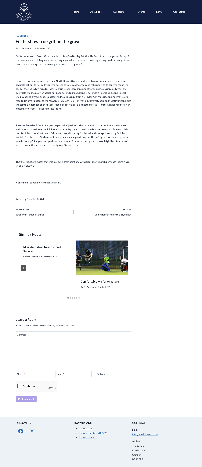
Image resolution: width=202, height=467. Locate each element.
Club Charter (86, 428)
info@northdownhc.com (145, 434)
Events (141, 11)
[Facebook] (21, 431)
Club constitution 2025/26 (93, 432)
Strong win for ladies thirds (30, 212)
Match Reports (24, 36)
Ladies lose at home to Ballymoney (113, 212)
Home (76, 11)
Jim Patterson (24, 48)
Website (101, 373)
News (159, 11)
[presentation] (102, 258)
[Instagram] (32, 431)
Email (60, 373)
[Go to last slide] (23, 268)
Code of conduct (88, 437)
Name (21, 373)
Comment (23, 334)
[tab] (68, 298)
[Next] (123, 268)
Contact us (179, 11)
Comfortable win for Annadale (100, 281)
